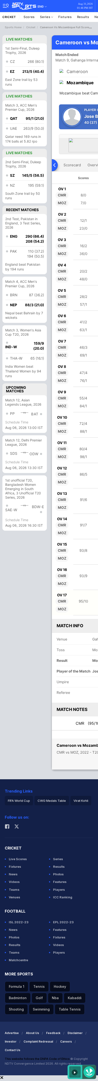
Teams (14, 889)
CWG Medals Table (52, 801)
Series (45, 17)
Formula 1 (16, 986)
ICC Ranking (62, 897)
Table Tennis (70, 1009)
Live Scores (18, 859)
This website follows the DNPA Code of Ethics (37, 1059)
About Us (32, 1033)
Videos (14, 882)
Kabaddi (75, 998)
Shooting (16, 1009)
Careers (66, 1041)
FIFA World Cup (19, 801)
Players (59, 889)
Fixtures (65, 17)
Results (83, 17)
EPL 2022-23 (63, 922)
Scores (29, 17)
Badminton (18, 998)
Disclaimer (75, 1033)
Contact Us (12, 1050)
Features (60, 882)
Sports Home (13, 27)
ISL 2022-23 (19, 922)
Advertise (12, 1033)
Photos (58, 874)
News (13, 874)
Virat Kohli (81, 801)
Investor (10, 1041)
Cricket (9, 17)
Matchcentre (18, 960)
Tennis (39, 986)
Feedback (53, 1033)
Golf (39, 998)
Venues (14, 897)
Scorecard (72, 165)
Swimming (41, 1009)
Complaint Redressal (38, 1041)
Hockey (60, 986)
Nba (55, 998)
